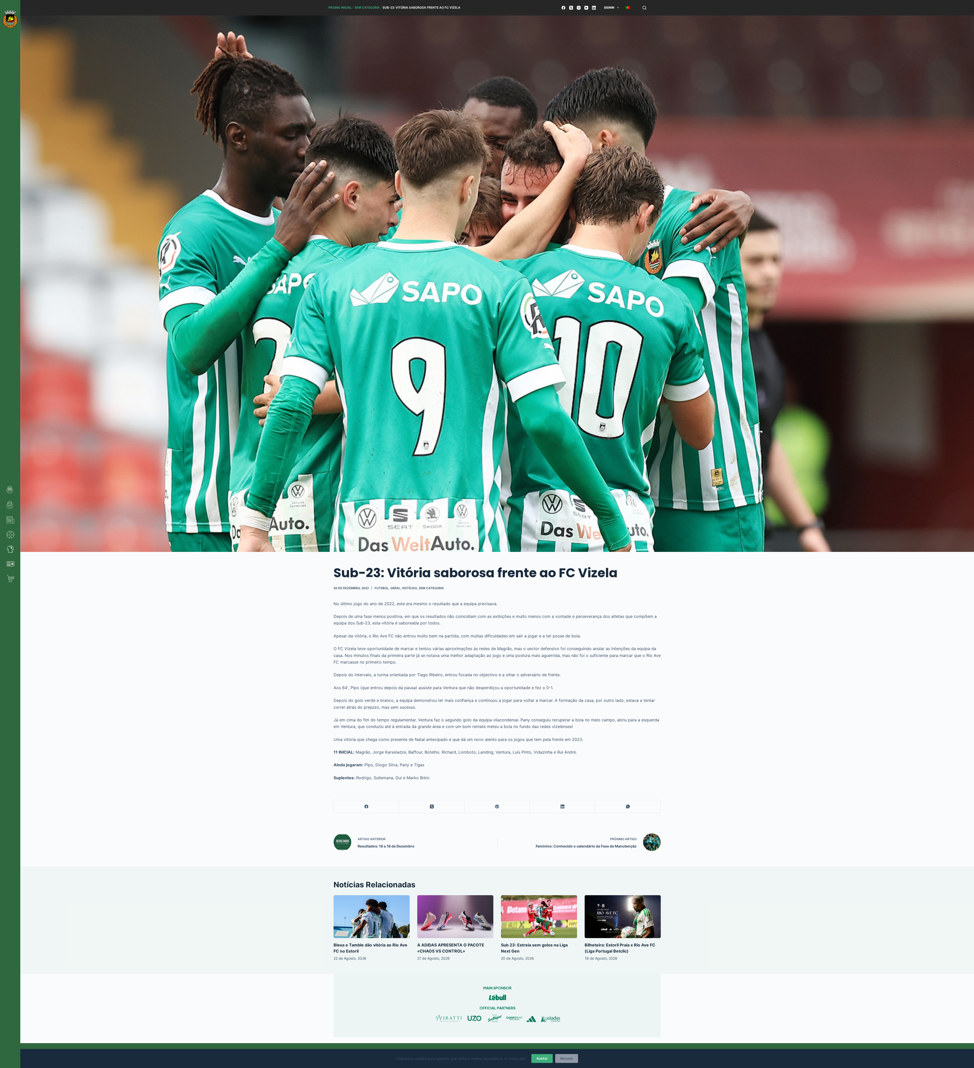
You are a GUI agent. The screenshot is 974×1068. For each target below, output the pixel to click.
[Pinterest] (497, 806)
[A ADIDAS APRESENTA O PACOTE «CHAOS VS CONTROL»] (455, 916)
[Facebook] (563, 8)
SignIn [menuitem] (609, 7)
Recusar (566, 1058)
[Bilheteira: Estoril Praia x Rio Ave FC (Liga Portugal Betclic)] (623, 916)
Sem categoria (367, 7)
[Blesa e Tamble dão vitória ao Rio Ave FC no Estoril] (372, 916)
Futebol (382, 588)
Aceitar (542, 1058)
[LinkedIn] (594, 8)
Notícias (409, 588)
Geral (395, 588)
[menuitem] (627, 7)
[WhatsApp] (628, 806)
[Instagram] (579, 8)
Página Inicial (340, 7)
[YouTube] (586, 8)
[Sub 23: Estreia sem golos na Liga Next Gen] (539, 916)
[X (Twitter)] (571, 8)
